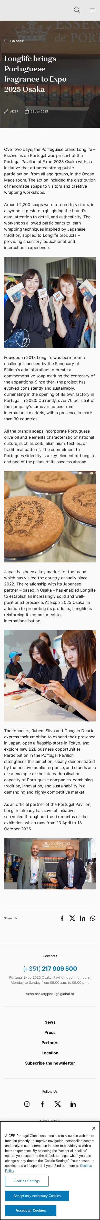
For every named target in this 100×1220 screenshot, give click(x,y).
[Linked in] (73, 1104)
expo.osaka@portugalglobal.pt (50, 994)
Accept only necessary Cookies (37, 1196)
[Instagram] (27, 1104)
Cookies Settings (27, 1181)
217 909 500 (50, 968)
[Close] (93, 1128)
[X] (58, 1104)
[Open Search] (77, 10)
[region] (50, 1170)
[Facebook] (42, 1104)
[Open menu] (90, 10)
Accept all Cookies (31, 1210)
